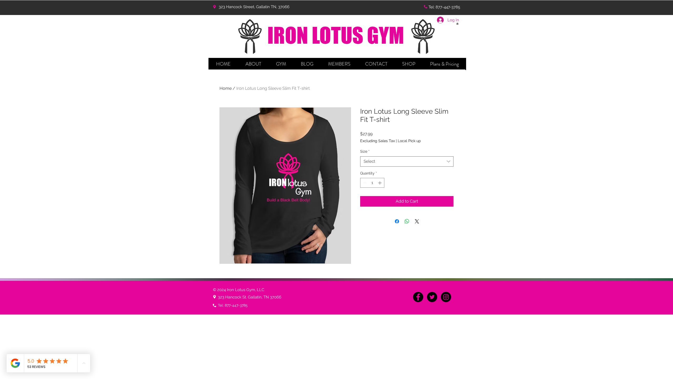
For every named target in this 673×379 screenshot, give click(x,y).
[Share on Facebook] (397, 221)
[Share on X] (417, 221)
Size (365, 151)
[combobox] (406, 161)
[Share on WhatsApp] (407, 221)
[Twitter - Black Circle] (432, 297)
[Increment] (380, 182)
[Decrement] (364, 182)
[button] (253, 64)
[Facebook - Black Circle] (418, 297)
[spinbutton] (372, 182)
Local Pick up (409, 141)
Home (226, 88)
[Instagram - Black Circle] (446, 297)
